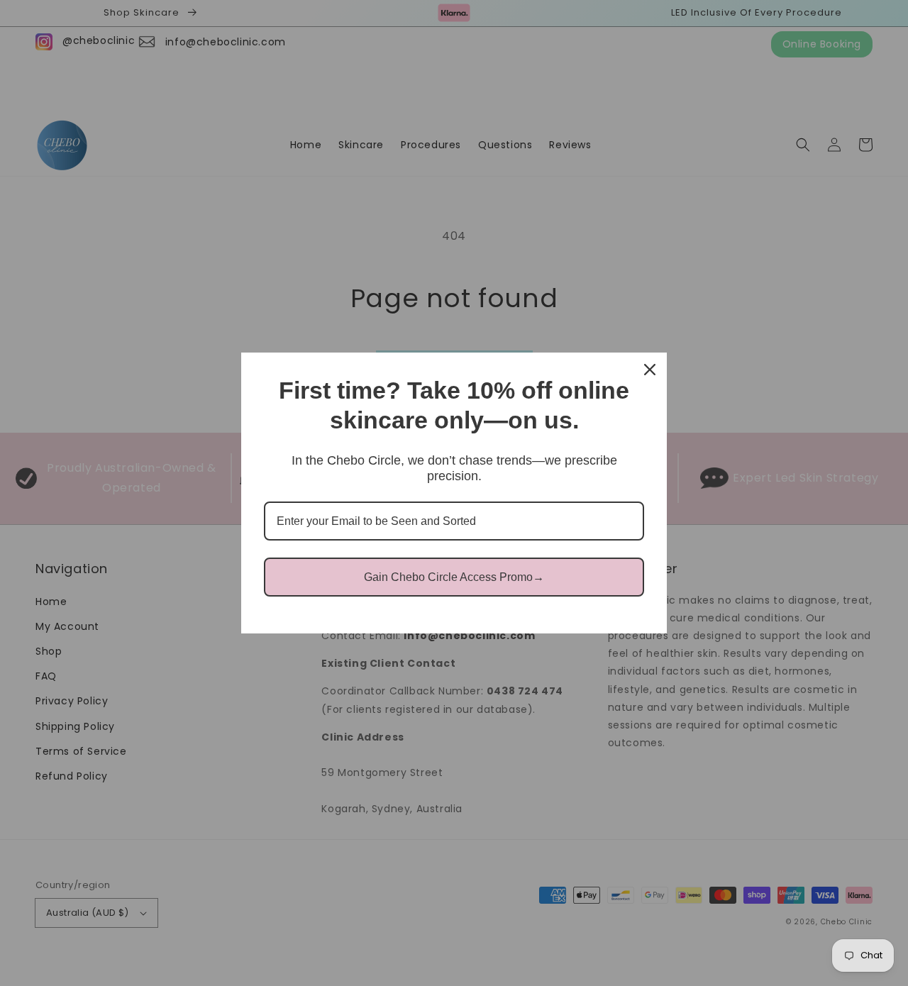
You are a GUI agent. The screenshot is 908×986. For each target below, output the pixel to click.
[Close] (650, 370)
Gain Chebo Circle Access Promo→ (454, 577)
